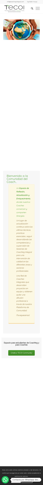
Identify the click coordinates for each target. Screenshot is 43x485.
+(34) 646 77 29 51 (32, 2)
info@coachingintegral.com (15, 2)
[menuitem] (15, 1)
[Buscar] (31, 8)
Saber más (27, 480)
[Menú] (36, 8)
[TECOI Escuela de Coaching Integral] (17, 8)
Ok (16, 480)
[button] (5, 479)
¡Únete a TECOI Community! (21, 353)
